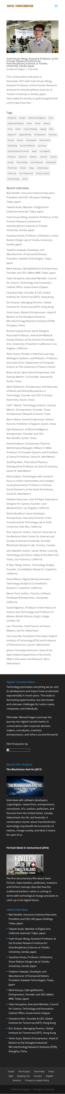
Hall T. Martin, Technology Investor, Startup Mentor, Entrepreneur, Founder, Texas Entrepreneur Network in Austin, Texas (31, 410)
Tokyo (31, 168)
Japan (34, 151)
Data (51, 129)
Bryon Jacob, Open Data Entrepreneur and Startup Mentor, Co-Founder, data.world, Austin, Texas (30, 377)
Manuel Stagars (17, 69)
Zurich (25, 179)
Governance (31, 140)
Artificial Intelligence (37, 118)
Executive (53, 134)
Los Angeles (45, 151)
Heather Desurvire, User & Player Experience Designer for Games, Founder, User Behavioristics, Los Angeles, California (32, 504)
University (12, 173)
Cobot (18, 129)
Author (38, 123)
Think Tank (12, 168)
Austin (29, 123)
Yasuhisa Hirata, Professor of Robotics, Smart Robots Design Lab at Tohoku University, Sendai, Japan (32, 240)
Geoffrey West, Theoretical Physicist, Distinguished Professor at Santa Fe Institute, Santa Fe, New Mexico (32, 466)
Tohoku (23, 168)
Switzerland (51, 162)
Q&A (11, 1076)
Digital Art (12, 134)
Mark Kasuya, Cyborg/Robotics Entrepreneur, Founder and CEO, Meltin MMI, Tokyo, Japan (31, 994)
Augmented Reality (16, 123)
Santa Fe (43, 156)
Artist (51, 118)
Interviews (33, 69)
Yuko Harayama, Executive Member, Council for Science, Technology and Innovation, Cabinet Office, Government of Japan (31, 283)
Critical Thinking (30, 129)
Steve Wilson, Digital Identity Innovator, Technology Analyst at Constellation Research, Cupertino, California (28, 583)
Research (23, 156)
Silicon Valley (21, 162)
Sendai (10, 162)
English (49, 1076)
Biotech (47, 123)
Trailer (11, 1071)
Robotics (33, 156)
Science (53, 156)
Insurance (42, 145)
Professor (12, 156)
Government (44, 140)
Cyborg (43, 129)
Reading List (23, 1076)
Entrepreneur (40, 134)
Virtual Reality (13, 179)
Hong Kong (12, 145)
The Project (24, 1071)
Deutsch (17, 1080)
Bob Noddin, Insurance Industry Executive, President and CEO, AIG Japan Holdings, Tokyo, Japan (30, 197)
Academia (12, 118)
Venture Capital (42, 173)
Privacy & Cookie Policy (37, 1080)
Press (51, 1071)
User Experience (26, 173)
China (10, 129)
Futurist (11, 140)
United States (42, 168)
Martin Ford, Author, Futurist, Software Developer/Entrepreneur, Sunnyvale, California (28, 598)
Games (20, 140)
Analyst (22, 118)
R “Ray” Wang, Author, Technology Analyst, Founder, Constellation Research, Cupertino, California (31, 569)
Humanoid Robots (27, 145)
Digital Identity (25, 134)
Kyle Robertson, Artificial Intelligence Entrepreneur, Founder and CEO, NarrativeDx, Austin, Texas (27, 434)
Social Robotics (36, 162)
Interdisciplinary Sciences (18, 151)
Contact (38, 1076)
